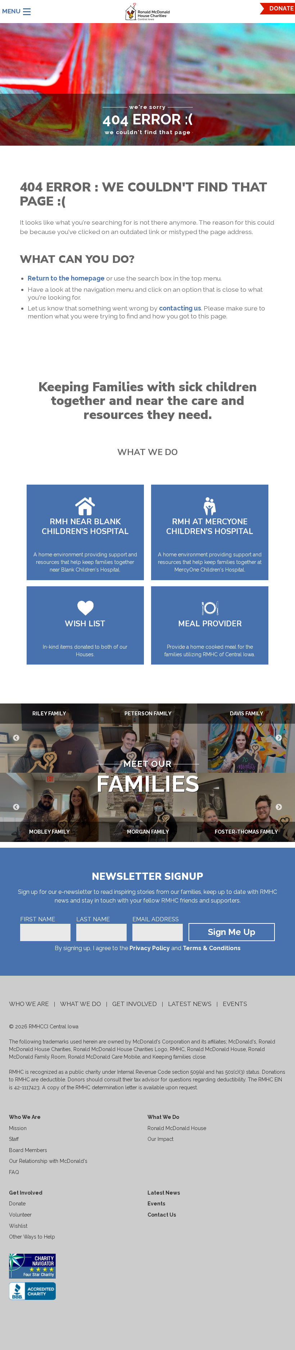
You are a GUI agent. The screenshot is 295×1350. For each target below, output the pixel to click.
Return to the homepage (66, 278)
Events (235, 1003)
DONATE (281, 8)
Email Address (155, 919)
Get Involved (134, 1003)
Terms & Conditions (212, 948)
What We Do (80, 1003)
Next (279, 738)
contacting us (180, 308)
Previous (16, 738)
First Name (37, 919)
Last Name (93, 919)
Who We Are (29, 1003)
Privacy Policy (150, 948)
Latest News (190, 1003)
